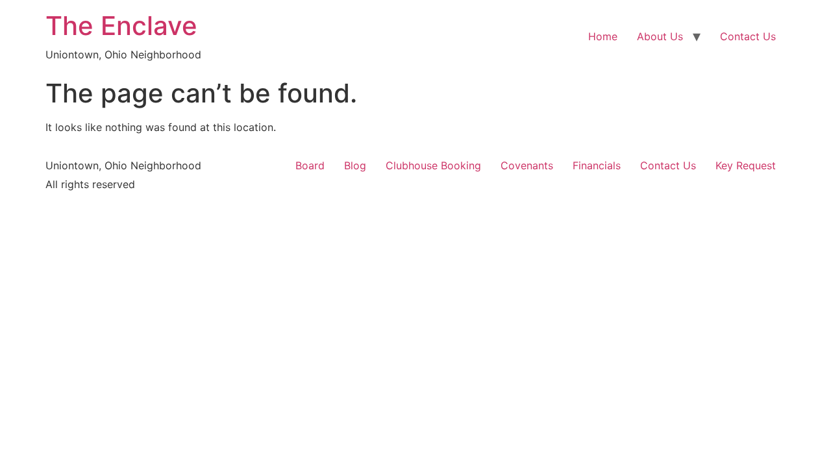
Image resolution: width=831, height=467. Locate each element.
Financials (597, 165)
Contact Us (748, 36)
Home (602, 36)
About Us (660, 36)
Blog (355, 165)
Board (310, 165)
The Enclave (121, 26)
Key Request (745, 165)
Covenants (527, 165)
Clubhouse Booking (433, 165)
